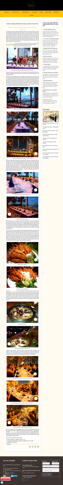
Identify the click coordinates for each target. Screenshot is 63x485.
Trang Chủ (6, 12)
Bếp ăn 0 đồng (48, 12)
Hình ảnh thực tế (25, 12)
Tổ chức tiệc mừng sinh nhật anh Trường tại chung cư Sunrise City (22, 23)
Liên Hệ (31, 15)
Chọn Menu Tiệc (15, 12)
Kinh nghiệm (34, 12)
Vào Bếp (41, 12)
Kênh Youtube (26, 479)
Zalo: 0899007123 (27, 478)
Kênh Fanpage (26, 480)
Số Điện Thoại (55, 461)
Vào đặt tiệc (56, 12)
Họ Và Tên (44, 461)
